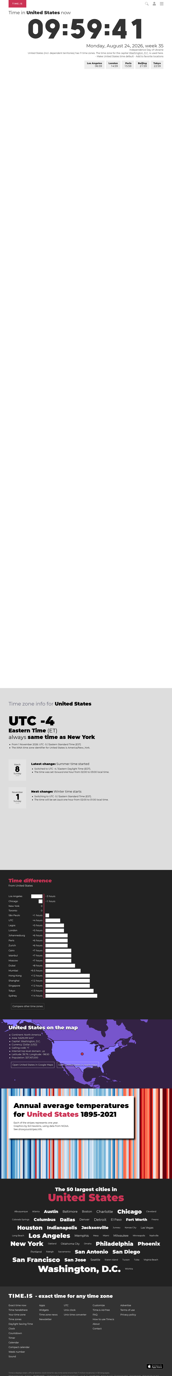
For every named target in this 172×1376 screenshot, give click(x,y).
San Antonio (91, 1252)
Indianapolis (62, 1227)
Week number (17, 1352)
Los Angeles (94, 65)
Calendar (14, 1342)
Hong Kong (15, 975)
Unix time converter (75, 1314)
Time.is (17, 4)
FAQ (95, 1314)
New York (14, 906)
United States (86, 1197)
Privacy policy (128, 1314)
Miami (106, 1235)
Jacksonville (94, 1227)
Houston (30, 1227)
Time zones (15, 1319)
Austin (51, 1211)
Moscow (13, 960)
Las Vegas (147, 1227)
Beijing (142, 65)
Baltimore (70, 1211)
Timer (12, 1338)
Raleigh (50, 1252)
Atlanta (36, 1211)
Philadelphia (114, 1243)
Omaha (87, 1243)
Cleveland (151, 1211)
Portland (36, 1251)
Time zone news (48, 1314)
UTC (11, 920)
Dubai (12, 965)
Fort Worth (136, 1219)
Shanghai (14, 980)
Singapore (14, 985)
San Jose (75, 1260)
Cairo (11, 950)
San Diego (126, 1252)
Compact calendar (19, 1347)
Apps (42, 1305)
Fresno (155, 1219)
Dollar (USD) (30, 1044)
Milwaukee (120, 1235)
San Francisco (36, 1260)
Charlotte (104, 1211)
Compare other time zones (27, 1006)
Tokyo (157, 65)
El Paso (116, 1219)
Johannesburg (17, 935)
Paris (128, 65)
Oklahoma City (70, 1243)
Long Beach (18, 1235)
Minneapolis (139, 1235)
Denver (84, 1219)
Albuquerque (21, 1211)
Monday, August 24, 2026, (124, 45)
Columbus (45, 1219)
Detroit (100, 1219)
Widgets (44, 1310)
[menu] (161, 4)
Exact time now (17, 1305)
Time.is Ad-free (101, 1310)
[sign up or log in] (154, 4)
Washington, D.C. (139, 53)
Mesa (95, 1235)
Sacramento (64, 1252)
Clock (12, 1328)
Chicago (13, 901)
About (96, 1324)
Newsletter (45, 1319)
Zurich (12, 945)
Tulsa (136, 1260)
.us (43, 1051)
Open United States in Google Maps (32, 1064)
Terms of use (127, 1310)
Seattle (95, 1259)
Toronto (13, 910)
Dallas (67, 1219)
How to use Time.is (103, 1319)
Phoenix (149, 1244)
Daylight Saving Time (21, 1324)
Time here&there (18, 1310)
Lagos (12, 925)
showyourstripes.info (30, 1129)
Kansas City (130, 1227)
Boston (87, 1211)
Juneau (116, 1227)
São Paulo (14, 915)
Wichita (129, 1269)
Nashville (154, 1235)
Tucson (126, 1260)
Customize (99, 1305)
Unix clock (70, 1310)
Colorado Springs (20, 1219)
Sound (12, 1356)
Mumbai (13, 970)
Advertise (125, 1305)
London (113, 65)
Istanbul (13, 955)
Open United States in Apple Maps (77, 1064)
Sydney (13, 995)
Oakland (52, 1243)
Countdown (15, 1333)
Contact (97, 1328)
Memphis (82, 1235)
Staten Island (111, 1260)
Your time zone (17, 1314)
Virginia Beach (151, 1260)
